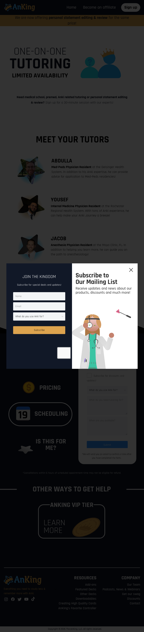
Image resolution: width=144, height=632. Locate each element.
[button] (131, 270)
